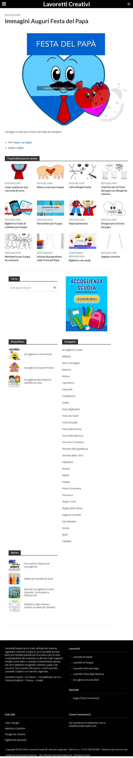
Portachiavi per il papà (49, 223)
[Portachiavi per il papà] (50, 208)
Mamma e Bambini (15, 728)
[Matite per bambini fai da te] (14, 579)
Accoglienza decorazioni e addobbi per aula (37, 381)
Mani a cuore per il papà (50, 187)
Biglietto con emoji (79, 260)
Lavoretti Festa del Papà (86, 668)
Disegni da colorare (15, 734)
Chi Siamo (30, 677)
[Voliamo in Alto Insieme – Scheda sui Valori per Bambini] (14, 606)
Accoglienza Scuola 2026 (86, 679)
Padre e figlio (16, 147)
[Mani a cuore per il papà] (50, 171)
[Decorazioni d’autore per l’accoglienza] (14, 565)
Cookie (39, 680)
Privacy (29, 680)
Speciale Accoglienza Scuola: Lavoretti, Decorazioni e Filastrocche (39, 592)
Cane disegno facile (80, 187)
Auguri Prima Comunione (86, 698)
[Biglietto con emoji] (82, 241)
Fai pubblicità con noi (49, 677)
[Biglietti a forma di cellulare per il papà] (18, 208)
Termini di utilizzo (14, 680)
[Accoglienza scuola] (86, 303)
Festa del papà (12, 15)
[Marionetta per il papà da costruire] (18, 241)
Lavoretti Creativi (66, 4)
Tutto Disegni (12, 722)
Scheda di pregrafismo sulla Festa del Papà (49, 258)
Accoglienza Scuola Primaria (39, 367)
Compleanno (76, 252)
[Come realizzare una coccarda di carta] (18, 171)
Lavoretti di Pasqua (83, 662)
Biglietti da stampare (16, 739)
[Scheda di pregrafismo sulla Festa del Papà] (50, 241)
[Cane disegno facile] (82, 171)
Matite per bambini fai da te (38, 578)
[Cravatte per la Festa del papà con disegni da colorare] (114, 171)
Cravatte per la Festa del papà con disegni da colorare (114, 190)
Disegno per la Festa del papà (112, 225)
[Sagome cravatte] (114, 241)
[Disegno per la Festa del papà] (114, 208)
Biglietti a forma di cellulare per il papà (16, 225)
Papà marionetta (78, 223)
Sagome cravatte (110, 256)
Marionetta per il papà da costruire (17, 258)
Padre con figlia (22, 142)
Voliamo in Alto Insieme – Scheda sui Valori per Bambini (39, 606)
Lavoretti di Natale (82, 656)
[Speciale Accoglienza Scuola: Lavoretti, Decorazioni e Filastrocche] (14, 592)
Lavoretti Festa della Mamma (88, 673)
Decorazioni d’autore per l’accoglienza (37, 565)
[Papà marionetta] (82, 208)
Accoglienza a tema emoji (37, 354)
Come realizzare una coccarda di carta (16, 189)
